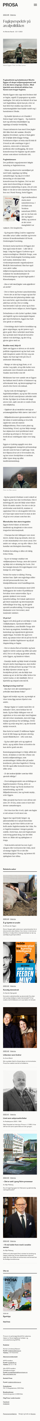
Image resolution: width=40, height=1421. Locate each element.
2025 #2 (6, 986)
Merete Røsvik (9, 32)
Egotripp (7, 1316)
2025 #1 (6, 1114)
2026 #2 (5, 1313)
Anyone (33, 1414)
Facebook (6, 1402)
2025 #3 (6, 919)
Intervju (13, 15)
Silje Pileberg (9, 1185)
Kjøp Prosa (6, 1322)
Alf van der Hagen (10, 926)
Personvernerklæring (10, 1414)
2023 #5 (6, 15)
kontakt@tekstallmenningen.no (17, 1372)
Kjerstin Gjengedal (11, 993)
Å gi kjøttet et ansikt (11, 922)
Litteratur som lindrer (12, 1055)
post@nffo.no (12, 1362)
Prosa (17, 4)
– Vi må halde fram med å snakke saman (17, 1245)
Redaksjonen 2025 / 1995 (13, 1121)
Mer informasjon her (9, 1374)
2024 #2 (6, 1241)
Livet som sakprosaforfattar (15, 1118)
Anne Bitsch (9, 1058)
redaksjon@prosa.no (14, 1351)
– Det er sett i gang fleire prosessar (18, 1181)
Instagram (6, 1404)
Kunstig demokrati (11, 989)
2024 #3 (6, 1178)
